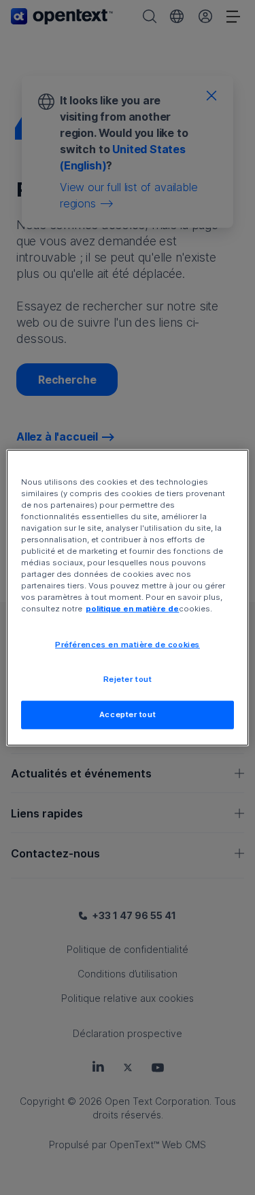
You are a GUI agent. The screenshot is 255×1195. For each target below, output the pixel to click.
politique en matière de (132, 608)
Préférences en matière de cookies (127, 644)
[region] (127, 597)
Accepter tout (127, 714)
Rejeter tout (127, 679)
